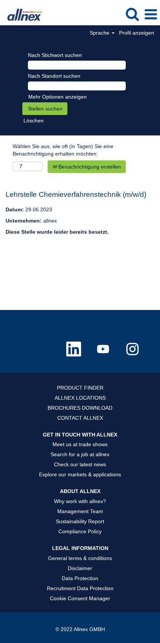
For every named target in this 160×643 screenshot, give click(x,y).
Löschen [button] (33, 121)
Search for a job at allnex (80, 454)
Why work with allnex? (80, 501)
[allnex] (22, 14)
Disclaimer (80, 568)
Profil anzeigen (136, 33)
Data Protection (80, 578)
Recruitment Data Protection (80, 588)
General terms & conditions (80, 558)
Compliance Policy (80, 531)
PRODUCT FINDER (80, 388)
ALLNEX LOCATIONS (80, 398)
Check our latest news (80, 464)
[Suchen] (132, 14)
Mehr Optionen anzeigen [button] (57, 97)
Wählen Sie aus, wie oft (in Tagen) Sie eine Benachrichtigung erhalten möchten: (63, 150)
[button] (150, 14)
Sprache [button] (100, 33)
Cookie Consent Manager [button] (80, 598)
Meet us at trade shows (80, 444)
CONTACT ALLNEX (80, 418)
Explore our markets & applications (80, 474)
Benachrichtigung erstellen (89, 167)
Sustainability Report (80, 521)
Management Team (80, 511)
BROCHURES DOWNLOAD (80, 408)
